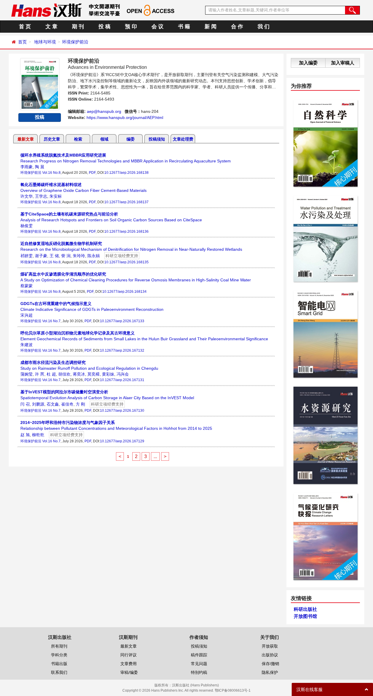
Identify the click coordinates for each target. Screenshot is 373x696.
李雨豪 (26, 166)
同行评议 (128, 655)
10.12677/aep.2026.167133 (122, 321)
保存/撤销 (270, 663)
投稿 (39, 117)
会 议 (157, 26)
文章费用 (128, 663)
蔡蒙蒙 (26, 285)
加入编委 (308, 62)
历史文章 (52, 139)
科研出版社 (305, 609)
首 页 (25, 26)
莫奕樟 (93, 374)
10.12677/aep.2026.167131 (122, 380)
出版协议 (270, 655)
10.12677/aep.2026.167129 (122, 441)
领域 (104, 139)
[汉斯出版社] (46, 10)
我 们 (264, 26)
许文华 (26, 196)
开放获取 (270, 646)
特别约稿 (199, 672)
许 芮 (39, 374)
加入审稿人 (342, 62)
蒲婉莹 (26, 374)
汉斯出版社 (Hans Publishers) (195, 685)
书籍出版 (59, 663)
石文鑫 (53, 404)
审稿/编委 (129, 672)
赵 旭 (25, 434)
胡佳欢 (64, 374)
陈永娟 (93, 255)
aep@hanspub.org (104, 111)
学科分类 (59, 655)
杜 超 (51, 374)
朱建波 (26, 344)
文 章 (51, 26)
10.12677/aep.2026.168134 (124, 292)
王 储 (54, 255)
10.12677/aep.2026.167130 (122, 411)
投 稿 (104, 26)
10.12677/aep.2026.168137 (126, 202)
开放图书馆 (305, 616)
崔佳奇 (67, 404)
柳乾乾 (38, 434)
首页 (22, 41)
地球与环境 (45, 41)
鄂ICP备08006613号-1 (233, 690)
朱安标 (56, 196)
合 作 (237, 26)
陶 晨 (39, 166)
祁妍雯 (26, 255)
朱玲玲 (79, 255)
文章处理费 (183, 139)
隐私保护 (270, 672)
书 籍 (184, 26)
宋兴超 (26, 315)
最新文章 (25, 139)
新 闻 (211, 26)
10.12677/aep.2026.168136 (126, 231)
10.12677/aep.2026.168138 (126, 173)
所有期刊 (59, 646)
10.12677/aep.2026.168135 (126, 262)
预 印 (131, 26)
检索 (78, 139)
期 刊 (78, 26)
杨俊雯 (26, 225)
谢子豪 (41, 255)
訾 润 (66, 255)
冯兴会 (123, 374)
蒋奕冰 (79, 374)
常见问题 (199, 663)
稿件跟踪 (199, 655)
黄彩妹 (108, 374)
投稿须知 (157, 139)
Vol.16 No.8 (51, 173)
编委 (130, 139)
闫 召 (25, 404)
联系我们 (59, 672)
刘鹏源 (38, 404)
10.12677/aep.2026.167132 (122, 350)
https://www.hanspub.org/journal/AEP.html (125, 117)
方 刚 (80, 404)
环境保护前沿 (75, 41)
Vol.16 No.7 (51, 321)
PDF (92, 173)
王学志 (41, 196)
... (155, 456)
